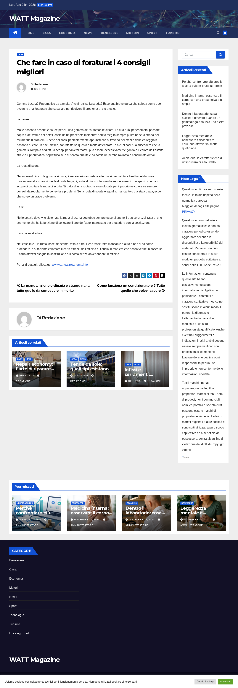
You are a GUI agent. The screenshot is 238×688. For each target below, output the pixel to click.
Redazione (41, 84)
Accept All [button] (225, 681)
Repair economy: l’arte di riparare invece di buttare (34, 368)
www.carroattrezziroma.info (70, 264)
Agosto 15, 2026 (30, 519)
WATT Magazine (34, 18)
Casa (47, 33)
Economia (67, 33)
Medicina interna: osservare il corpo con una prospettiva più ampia (202, 99)
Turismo (173, 33)
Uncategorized (25, 503)
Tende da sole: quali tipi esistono (89, 366)
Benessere (109, 33)
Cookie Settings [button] (205, 681)
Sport (152, 33)
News (88, 33)
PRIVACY (188, 211)
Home (29, 33)
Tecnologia (16, 615)
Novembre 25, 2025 (87, 519)
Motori (132, 33)
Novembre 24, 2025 (142, 519)
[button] (218, 32)
